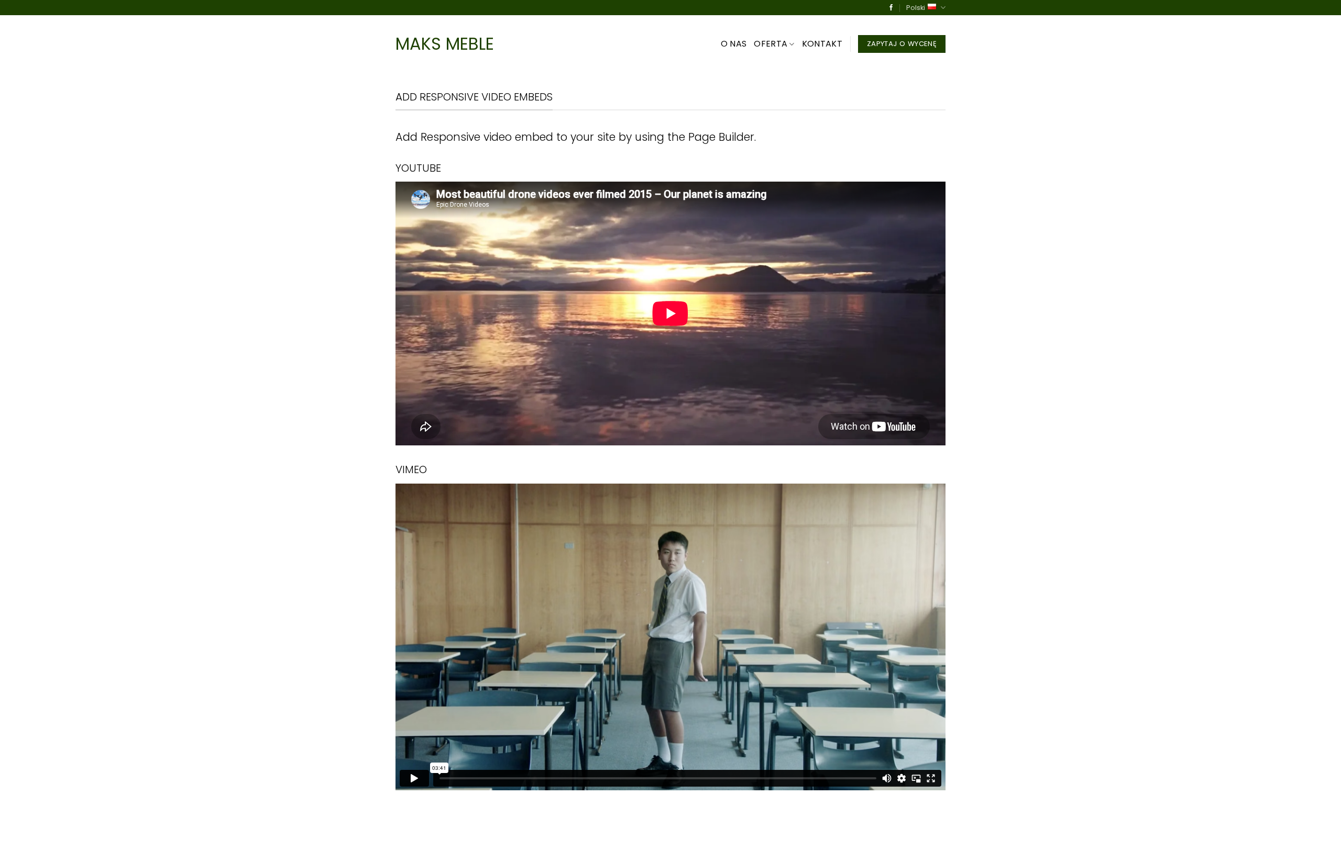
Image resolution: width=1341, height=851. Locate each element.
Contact (520, 833)
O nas (734, 44)
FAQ (552, 833)
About (407, 833)
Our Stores (448, 833)
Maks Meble (444, 44)
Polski (915, 7)
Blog (486, 833)
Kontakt (822, 44)
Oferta (770, 44)
